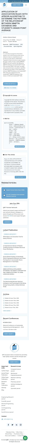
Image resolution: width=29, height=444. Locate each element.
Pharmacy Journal (15, 382)
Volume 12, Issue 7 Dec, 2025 (12, 298)
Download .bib (20, 146)
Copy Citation (20, 177)
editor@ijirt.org (8, 419)
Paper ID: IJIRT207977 (10, 234)
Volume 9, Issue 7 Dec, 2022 (11, 307)
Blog (2, 390)
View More (6, 310)
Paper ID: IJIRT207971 (10, 254)
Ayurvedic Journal (15, 388)
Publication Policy (10, 432)
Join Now (7, 222)
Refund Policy (8, 434)
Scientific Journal (6, 401)
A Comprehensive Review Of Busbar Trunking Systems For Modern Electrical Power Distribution (14, 247)
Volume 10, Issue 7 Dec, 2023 (12, 305)
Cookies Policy (21, 435)
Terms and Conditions (10, 435)
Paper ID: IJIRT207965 (10, 279)
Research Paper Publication (4, 383)
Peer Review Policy (18, 434)
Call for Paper (5, 370)
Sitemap (3, 387)
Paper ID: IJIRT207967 (10, 266)
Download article (9, 83)
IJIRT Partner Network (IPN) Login (18, 1)
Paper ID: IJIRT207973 (10, 243)
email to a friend (11, 88)
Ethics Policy (19, 432)
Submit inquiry (8, 334)
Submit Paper (16, 5)
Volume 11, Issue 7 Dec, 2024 (12, 303)
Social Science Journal (7, 412)
